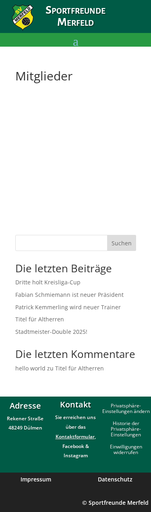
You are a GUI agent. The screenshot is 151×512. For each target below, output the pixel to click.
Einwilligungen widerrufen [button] (126, 450)
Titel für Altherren (39, 319)
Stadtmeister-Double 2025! (51, 331)
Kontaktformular (75, 436)
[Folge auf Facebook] (120, 23)
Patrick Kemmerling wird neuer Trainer (68, 307)
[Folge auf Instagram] (137, 23)
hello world (30, 368)
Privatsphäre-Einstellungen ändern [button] (126, 409)
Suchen (122, 243)
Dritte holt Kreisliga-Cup (48, 282)
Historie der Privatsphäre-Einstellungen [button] (126, 429)
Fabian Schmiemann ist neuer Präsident (69, 294)
